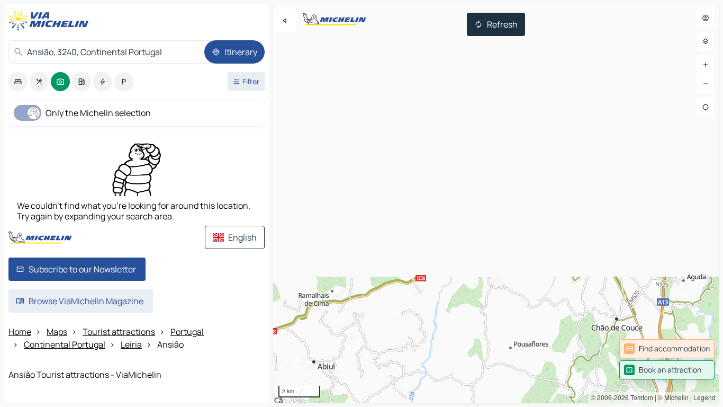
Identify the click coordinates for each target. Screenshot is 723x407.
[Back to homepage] (50, 20)
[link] (667, 348)
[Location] (706, 107)
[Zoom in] (706, 64)
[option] (18, 81)
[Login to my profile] (706, 18)
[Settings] (706, 41)
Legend (704, 397)
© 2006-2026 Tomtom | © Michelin (640, 397)
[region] (496, 203)
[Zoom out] (706, 83)
